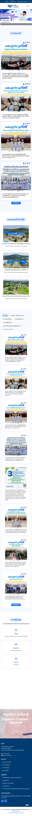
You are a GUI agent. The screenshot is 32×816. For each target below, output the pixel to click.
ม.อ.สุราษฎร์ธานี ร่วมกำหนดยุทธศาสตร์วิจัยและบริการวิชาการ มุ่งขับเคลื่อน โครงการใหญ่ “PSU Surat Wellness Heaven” (15, 116)
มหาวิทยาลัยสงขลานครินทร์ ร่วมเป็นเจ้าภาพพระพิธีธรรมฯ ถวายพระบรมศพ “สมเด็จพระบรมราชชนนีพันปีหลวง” (15, 195)
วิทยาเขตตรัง (6, 770)
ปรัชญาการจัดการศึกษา (8, 783)
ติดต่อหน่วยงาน (6, 785)
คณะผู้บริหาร (6, 780)
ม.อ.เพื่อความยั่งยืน (8, 329)
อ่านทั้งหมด (16, 203)
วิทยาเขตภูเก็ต (6, 767)
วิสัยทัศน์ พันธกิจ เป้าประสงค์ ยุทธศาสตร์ (12, 777)
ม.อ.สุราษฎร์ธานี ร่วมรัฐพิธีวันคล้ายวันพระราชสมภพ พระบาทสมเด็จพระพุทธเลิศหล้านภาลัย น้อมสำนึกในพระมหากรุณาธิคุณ (16, 531)
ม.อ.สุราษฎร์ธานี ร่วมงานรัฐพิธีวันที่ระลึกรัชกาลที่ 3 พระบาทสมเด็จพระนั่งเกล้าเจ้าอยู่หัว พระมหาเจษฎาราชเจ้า (16, 155)
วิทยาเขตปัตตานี (6, 764)
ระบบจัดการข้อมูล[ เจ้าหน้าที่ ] (16, 813)
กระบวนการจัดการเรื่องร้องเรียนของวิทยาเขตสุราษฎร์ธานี (16, 788)
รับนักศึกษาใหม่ (5, 22)
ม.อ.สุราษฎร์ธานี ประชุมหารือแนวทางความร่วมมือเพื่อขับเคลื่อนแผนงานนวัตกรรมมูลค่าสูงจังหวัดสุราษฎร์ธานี (15, 597)
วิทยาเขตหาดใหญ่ (7, 762)
